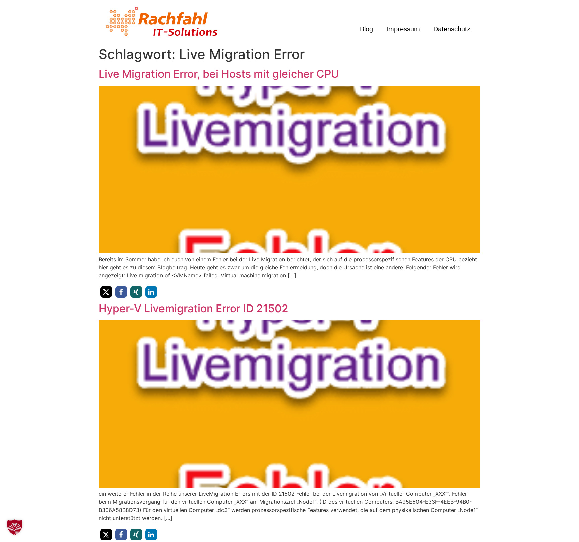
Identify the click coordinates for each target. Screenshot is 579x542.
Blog (366, 29)
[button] (106, 292)
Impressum (403, 29)
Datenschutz (451, 29)
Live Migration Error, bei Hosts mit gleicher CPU (219, 73)
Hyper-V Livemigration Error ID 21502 (193, 308)
